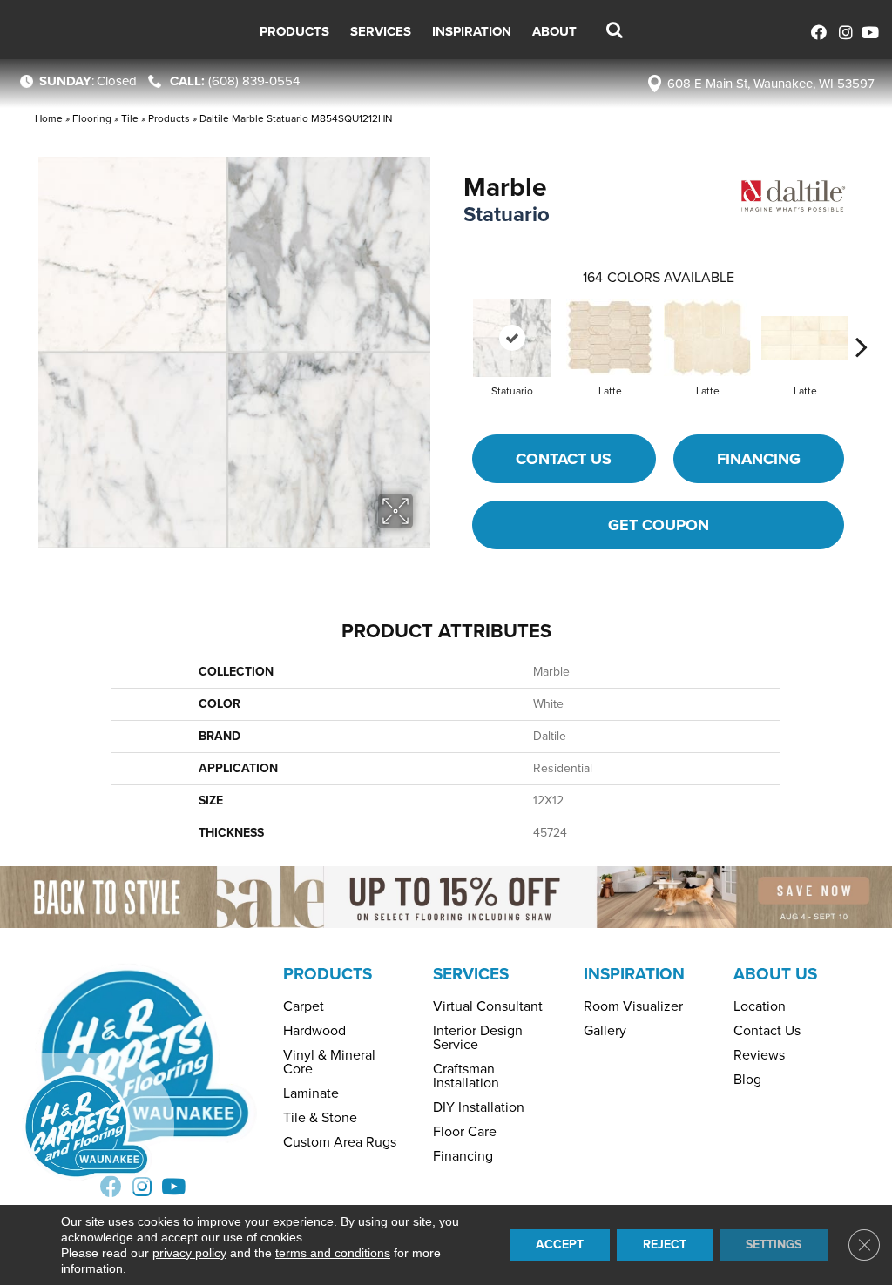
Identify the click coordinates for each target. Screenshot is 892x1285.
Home (49, 118)
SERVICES (471, 973)
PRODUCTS (327, 973)
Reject (664, 1244)
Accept (560, 1244)
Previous (455, 320)
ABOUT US (775, 973)
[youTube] (868, 30)
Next (861, 320)
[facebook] (816, 30)
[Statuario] (512, 337)
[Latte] (610, 337)
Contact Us (564, 458)
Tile (130, 118)
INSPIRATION (634, 973)
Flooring (92, 118)
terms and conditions (332, 1253)
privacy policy (189, 1253)
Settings (773, 1244)
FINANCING (759, 458)
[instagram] (842, 30)
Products (169, 118)
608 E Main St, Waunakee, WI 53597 (771, 83)
